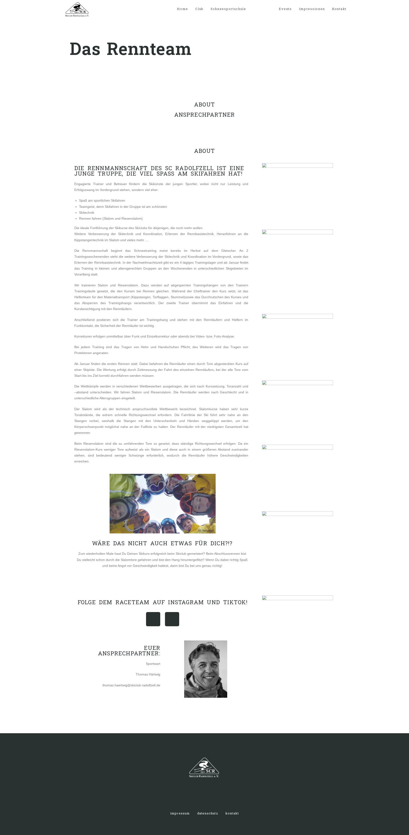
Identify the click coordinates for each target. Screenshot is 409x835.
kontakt (232, 813)
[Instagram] (153, 619)
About (204, 104)
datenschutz (207, 813)
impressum (180, 813)
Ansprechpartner (204, 114)
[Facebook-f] (196, 796)
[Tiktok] (172, 619)
